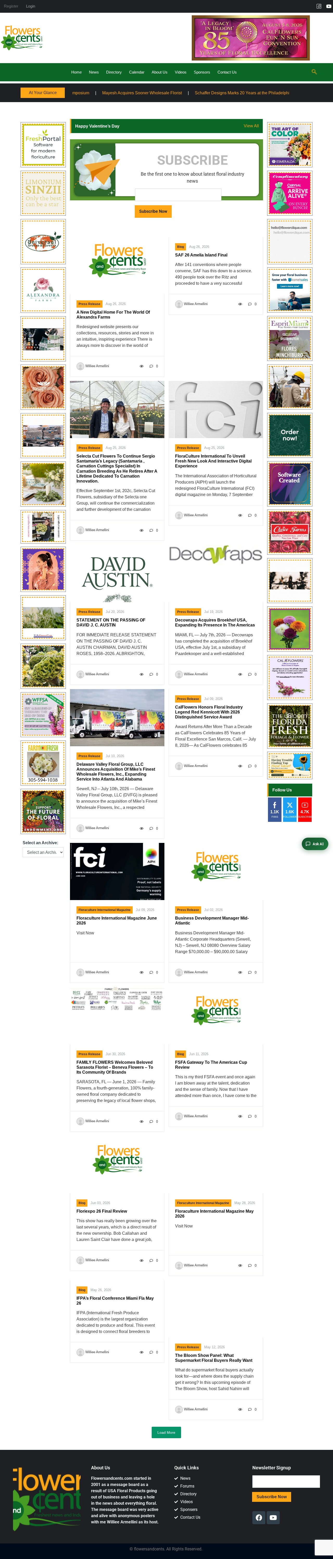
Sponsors (202, 72)
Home (76, 72)
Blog (180, 247)
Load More (166, 1432)
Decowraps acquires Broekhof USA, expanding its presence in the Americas (215, 622)
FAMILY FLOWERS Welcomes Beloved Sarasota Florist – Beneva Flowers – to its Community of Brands (114, 1067)
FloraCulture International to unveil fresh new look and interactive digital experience (213, 461)
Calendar (136, 72)
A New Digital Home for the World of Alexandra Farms (113, 314)
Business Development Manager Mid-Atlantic (212, 920)
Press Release (89, 304)
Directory (114, 72)
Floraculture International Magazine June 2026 (116, 920)
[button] (314, 72)
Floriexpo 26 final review (101, 1211)
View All (251, 126)
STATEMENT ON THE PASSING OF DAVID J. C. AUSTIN (110, 622)
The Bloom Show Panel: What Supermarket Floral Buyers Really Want (213, 1358)
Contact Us (227, 72)
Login (30, 6)
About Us (160, 72)
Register (11, 6)
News (94, 72)
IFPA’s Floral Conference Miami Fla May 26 (115, 1300)
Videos (181, 72)
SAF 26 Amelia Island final (201, 255)
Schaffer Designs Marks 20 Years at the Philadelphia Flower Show (180, 93)
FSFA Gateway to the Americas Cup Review (211, 1064)
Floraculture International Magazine (105, 910)
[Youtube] (329, 6)
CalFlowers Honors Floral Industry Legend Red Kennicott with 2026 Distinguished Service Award (209, 712)
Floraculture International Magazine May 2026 (214, 1213)
